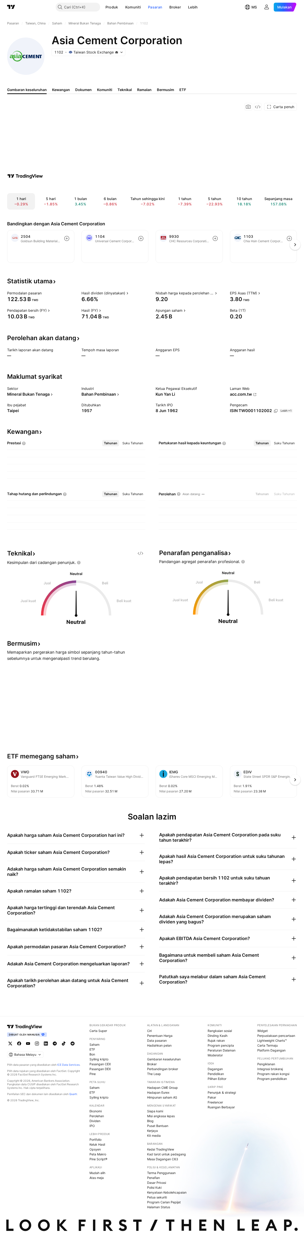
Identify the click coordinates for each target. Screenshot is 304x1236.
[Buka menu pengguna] (266, 7)
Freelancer (215, 1102)
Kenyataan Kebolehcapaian (166, 1192)
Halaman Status (158, 1207)
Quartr (73, 1094)
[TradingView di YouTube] (28, 1043)
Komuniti (133, 7)
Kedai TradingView (160, 1149)
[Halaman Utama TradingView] (11, 7)
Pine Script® (98, 1159)
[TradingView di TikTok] (64, 1043)
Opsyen (95, 1149)
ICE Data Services (68, 1064)
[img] (117, 52)
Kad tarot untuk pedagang (166, 1154)
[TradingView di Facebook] (19, 1043)
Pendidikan (216, 1074)
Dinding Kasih (217, 1036)
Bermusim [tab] (165, 89)
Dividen (94, 1121)
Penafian (153, 1178)
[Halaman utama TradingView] (24, 1027)
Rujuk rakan (216, 1040)
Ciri (149, 1031)
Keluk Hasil (97, 1144)
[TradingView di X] (10, 1043)
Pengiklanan (266, 1064)
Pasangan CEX (100, 1064)
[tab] (110, 443)
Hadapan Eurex (158, 1092)
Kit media (154, 1135)
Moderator (215, 1055)
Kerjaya (152, 1131)
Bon (92, 1054)
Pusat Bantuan (157, 1126)
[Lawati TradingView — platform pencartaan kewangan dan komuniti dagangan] (25, 176)
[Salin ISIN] (276, 411)
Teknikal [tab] (125, 89)
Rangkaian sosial (220, 1031)
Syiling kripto (98, 1059)
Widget (262, 1031)
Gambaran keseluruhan (164, 1059)
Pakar (212, 1097)
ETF (92, 1049)
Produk (111, 7)
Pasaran (155, 7)
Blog (150, 1121)
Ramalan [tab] (144, 89)
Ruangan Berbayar (221, 1107)
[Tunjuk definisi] (45, 293)
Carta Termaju (267, 1045)
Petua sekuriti (157, 1197)
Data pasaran (157, 1040)
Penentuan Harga (159, 1036)
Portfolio (95, 1139)
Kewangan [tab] (61, 89)
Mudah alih (97, 1173)
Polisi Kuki (154, 1187)
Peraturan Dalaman (221, 1050)
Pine (92, 1074)
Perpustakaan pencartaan (276, 1036)
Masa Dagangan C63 (162, 1159)
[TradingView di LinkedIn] (46, 1043)
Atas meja (96, 1178)
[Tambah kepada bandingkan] (67, 238)
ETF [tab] (182, 89)
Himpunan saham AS (162, 1097)
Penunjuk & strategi (222, 1092)
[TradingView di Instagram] (37, 1043)
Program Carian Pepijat (164, 1202)
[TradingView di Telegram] (55, 1043)
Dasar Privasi (156, 1182)
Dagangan (215, 1069)
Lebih (193, 7)
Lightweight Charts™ (272, 1040)
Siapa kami (155, 1111)
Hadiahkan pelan (159, 1045)
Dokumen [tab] (83, 89)
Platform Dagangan (271, 1050)
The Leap (154, 1074)
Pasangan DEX (100, 1069)
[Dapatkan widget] (257, 107)
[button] (122, 7)
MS (254, 7)
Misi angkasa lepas (161, 1116)
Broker (175, 7)
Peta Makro (97, 1154)
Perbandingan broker (162, 1069)
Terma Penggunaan (161, 1173)
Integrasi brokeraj (270, 1069)
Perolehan (96, 1116)
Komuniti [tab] (104, 89)
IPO (92, 1126)
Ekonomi (95, 1111)
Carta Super (98, 1031)
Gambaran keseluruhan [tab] (27, 89)
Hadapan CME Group (162, 1087)
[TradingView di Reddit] (72, 1043)
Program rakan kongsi (273, 1074)
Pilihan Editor (217, 1079)
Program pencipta (221, 1045)
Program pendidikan (272, 1079)
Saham (94, 1044)
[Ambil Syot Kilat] (248, 107)
